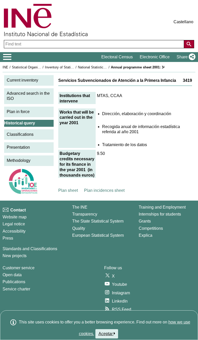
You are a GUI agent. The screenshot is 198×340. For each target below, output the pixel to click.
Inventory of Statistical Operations (70, 67)
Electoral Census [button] (117, 57)
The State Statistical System (97, 221)
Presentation (18, 147)
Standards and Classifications (30, 249)
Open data (12, 275)
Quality (78, 228)
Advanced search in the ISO (28, 96)
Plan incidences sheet (104, 190)
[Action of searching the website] (189, 44)
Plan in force (18, 111)
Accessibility (14, 231)
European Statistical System (98, 235)
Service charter (16, 289)
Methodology (18, 160)
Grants (145, 221)
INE (5, 67)
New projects (15, 256)
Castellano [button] (183, 22)
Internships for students (160, 214)
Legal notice (14, 224)
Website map (15, 217)
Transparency (84, 214)
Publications (14, 282)
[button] (185, 57)
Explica (145, 235)
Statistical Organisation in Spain (36, 67)
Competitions (151, 228)
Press (8, 238)
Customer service (19, 268)
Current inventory (22, 80)
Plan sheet (68, 190)
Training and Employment (162, 207)
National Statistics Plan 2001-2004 (103, 67)
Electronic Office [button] (155, 57)
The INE (79, 207)
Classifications (20, 134)
